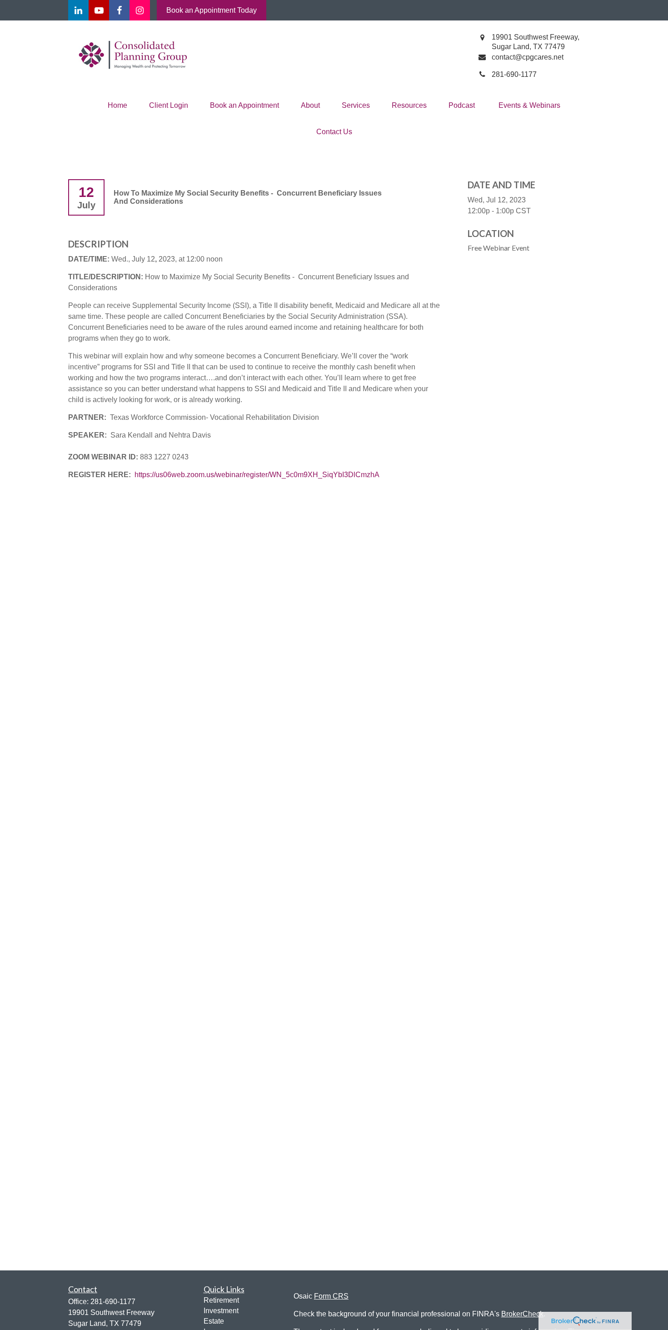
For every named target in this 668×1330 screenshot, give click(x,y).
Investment (221, 1311)
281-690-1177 (112, 1301)
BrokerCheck (522, 1314)
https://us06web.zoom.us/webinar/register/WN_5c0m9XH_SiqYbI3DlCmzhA (257, 475)
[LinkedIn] (78, 10)
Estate (214, 1321)
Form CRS (331, 1296)
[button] (117, 105)
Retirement (221, 1300)
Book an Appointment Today (211, 10)
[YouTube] (99, 10)
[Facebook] (119, 10)
